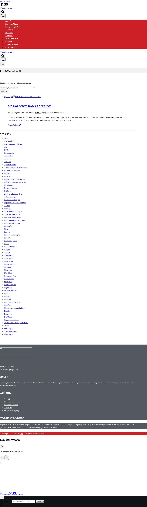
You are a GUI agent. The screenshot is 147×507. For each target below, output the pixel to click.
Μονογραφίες (9, 264)
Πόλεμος (7, 296)
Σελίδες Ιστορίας (11, 44)
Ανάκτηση (9, 30)
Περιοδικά (8, 288)
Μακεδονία (8, 261)
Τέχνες (6, 326)
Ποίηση (7, 293)
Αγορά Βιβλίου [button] (13, 125)
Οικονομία (8, 282)
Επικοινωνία (10, 47)
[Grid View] (2, 91)
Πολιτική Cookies (11, 405)
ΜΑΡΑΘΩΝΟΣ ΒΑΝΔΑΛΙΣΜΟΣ (29, 106)
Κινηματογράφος (10, 241)
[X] (3, 5)
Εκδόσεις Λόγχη (11, 24)
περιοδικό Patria (10, 291)
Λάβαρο (7, 253)
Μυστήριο (8, 270)
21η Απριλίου (9, 141)
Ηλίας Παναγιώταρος (12, 223)
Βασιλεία (7, 173)
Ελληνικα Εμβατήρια (12, 200)
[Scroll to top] (2, 458)
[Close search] (2, 497)
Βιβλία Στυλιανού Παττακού (15, 182)
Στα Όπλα (8, 317)
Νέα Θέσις (9, 33)
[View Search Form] (3, 12)
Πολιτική (7, 299)
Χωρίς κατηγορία (10, 332)
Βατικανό (8, 176)
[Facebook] (1, 5)
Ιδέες (6, 229)
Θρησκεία (8, 226)
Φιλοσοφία (8, 329)
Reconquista (9, 153)
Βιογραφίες (8, 185)
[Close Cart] (2, 446)
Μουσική (7, 267)
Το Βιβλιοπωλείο (11, 39)
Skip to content (6, 1)
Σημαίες (7, 311)
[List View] (6, 92)
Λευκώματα (8, 255)
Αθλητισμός (8, 156)
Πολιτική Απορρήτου (12, 402)
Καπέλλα (7, 238)
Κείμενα (8, 41)
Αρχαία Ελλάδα (10, 165)
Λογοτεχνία (8, 258)
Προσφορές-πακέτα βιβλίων (14, 308)
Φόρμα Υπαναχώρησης (12, 411)
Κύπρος (7, 249)
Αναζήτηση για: (6, 501)
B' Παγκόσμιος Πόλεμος (13, 144)
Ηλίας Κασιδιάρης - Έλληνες (15, 220)
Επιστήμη (8, 209)
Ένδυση (7, 206)
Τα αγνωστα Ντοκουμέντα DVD (16, 323)
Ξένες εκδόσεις (10, 276)
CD (5, 147)
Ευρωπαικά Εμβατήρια (12, 217)
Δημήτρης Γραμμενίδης (13, 194)
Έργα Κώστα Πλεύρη (12, 214)
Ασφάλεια (8, 408)
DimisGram (39, 434)
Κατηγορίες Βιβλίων (13, 27)
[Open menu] (3, 64)
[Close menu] (0, 462)
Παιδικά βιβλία (10, 285)
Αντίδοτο (9, 36)
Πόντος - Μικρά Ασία (12, 302)
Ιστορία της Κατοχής (12, 235)
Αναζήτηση (40, 501)
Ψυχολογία (8, 334)
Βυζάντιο (7, 191)
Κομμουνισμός (9, 247)
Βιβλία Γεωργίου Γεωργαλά (14, 179)
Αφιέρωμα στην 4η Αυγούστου (15, 168)
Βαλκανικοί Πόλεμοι (12, 170)
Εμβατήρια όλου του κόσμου (15, 203)
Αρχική (8, 21)
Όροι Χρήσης (9, 399)
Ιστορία (7, 232)
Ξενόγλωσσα (9, 279)
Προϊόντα (8, 305)
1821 (6, 138)
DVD (6, 150)
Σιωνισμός (8, 314)
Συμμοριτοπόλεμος (11, 320)
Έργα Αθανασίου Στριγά (13, 211)
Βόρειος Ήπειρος (10, 188)
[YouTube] (6, 5)
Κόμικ (6, 244)
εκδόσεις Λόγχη (10, 197)
